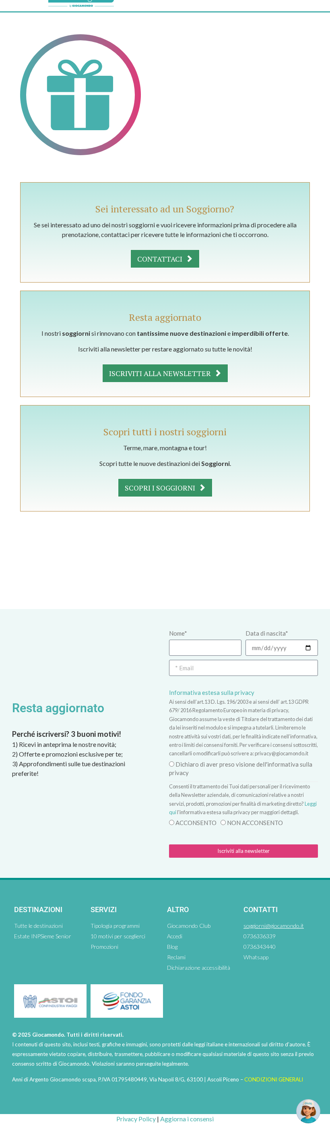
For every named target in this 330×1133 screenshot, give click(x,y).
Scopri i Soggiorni (161, 488)
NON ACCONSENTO (255, 822)
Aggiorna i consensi (187, 1119)
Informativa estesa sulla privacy (211, 692)
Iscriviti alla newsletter (160, 373)
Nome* (178, 633)
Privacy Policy (136, 1119)
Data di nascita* (266, 633)
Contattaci (160, 259)
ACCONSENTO (196, 822)
